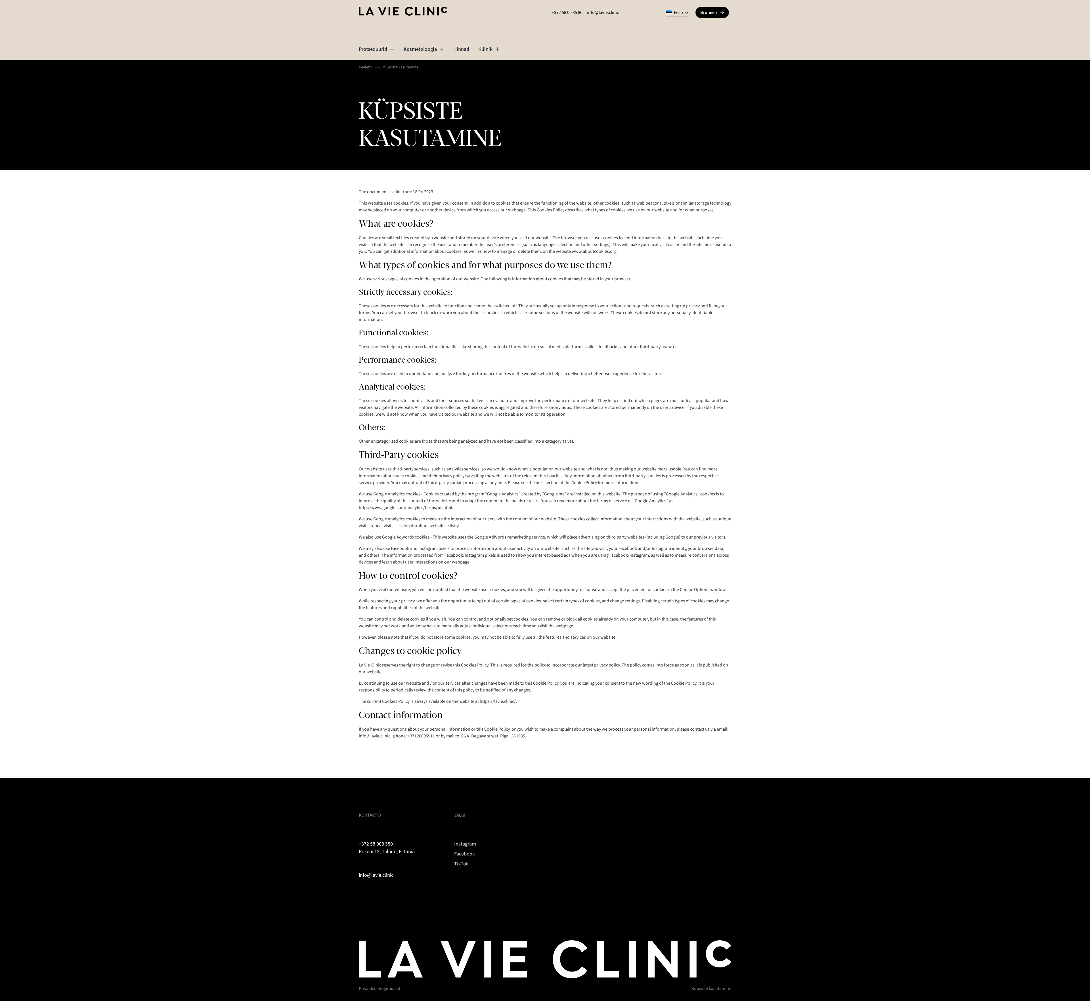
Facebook (464, 853)
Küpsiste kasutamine (711, 988)
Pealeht (365, 67)
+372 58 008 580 (376, 844)
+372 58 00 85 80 (567, 12)
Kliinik (485, 49)
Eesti (678, 12)
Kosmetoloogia (420, 49)
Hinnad (461, 49)
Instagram (465, 844)
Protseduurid (373, 49)
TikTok (461, 863)
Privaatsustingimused (379, 988)
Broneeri (708, 12)
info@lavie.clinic (603, 12)
